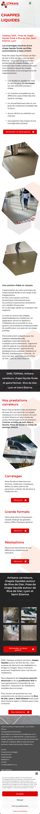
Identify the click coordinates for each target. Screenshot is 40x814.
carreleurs (10, 726)
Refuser (20, 800)
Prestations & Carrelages (9, 752)
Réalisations (5, 759)
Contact (4, 762)
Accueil (3, 749)
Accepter (20, 794)
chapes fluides (22, 63)
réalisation (29, 665)
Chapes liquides (6, 757)
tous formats (33, 739)
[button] (37, 773)
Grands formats (6, 754)
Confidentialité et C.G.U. (9, 764)
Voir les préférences (20, 806)
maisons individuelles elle (13, 338)
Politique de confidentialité (20, 811)
